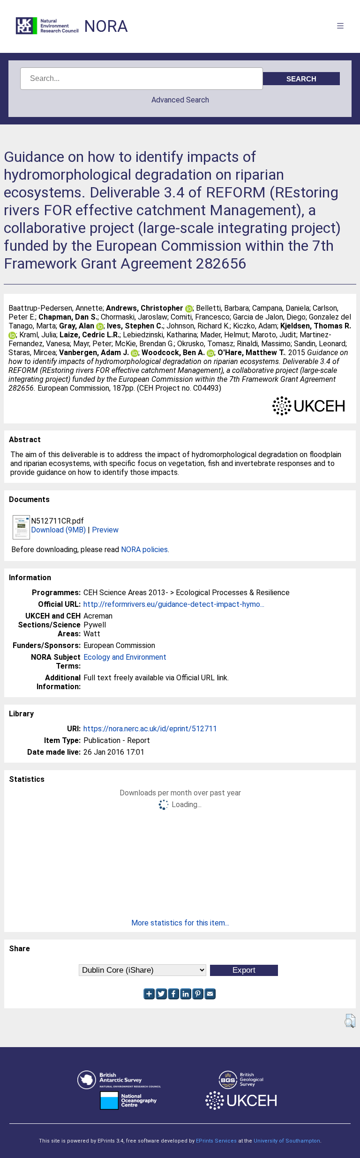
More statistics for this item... (180, 922)
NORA (106, 26)
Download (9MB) (58, 529)
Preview (105, 529)
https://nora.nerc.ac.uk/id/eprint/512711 (150, 728)
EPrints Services (216, 1141)
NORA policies (144, 549)
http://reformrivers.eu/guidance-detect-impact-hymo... (173, 604)
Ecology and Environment (124, 657)
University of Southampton (287, 1141)
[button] (350, 1021)
